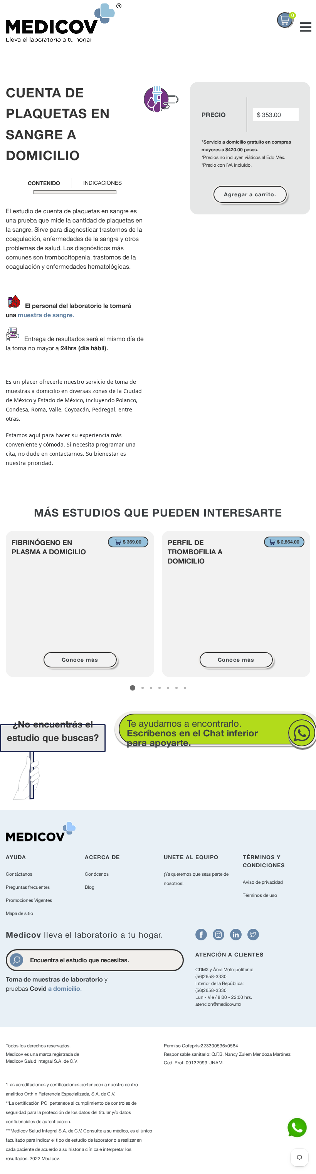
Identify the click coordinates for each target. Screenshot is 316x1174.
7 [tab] (185, 688)
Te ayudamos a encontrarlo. (192, 733)
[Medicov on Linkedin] (236, 934)
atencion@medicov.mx (218, 1004)
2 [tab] (142, 688)
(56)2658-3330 (211, 976)
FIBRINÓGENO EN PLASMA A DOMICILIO (49, 547)
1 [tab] (132, 688)
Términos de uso (260, 895)
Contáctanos (19, 874)
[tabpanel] (80, 604)
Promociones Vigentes (29, 900)
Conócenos (97, 874)
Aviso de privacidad (263, 882)
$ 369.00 (132, 542)
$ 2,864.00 (288, 542)
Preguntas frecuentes (28, 887)
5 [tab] (168, 688)
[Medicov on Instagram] (218, 934)
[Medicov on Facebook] (201, 934)
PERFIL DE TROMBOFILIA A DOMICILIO (195, 551)
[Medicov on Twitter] (253, 934)
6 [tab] (176, 688)
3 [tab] (151, 688)
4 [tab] (159, 688)
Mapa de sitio (19, 913)
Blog (89, 887)
